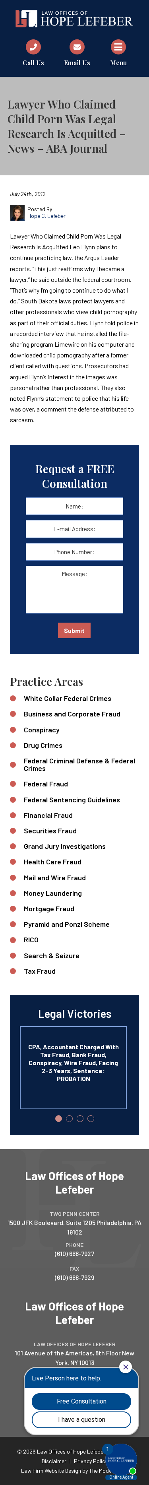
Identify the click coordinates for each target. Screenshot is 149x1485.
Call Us (33, 62)
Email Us (77, 62)
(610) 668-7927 (74, 1253)
